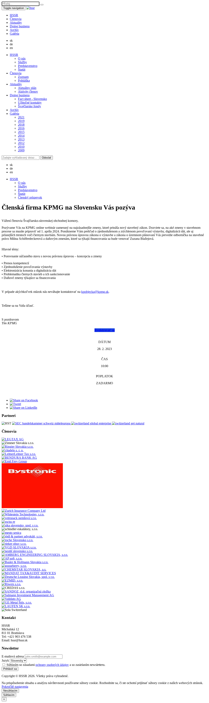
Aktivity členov (28, 91)
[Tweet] (15, 404)
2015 (21, 132)
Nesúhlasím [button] (10, 690)
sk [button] (11, 40)
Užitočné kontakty (30, 102)
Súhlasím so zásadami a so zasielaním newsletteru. (55, 664)
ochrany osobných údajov (52, 664)
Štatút (21, 69)
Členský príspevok (30, 197)
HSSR (14, 15)
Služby (22, 62)
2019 (21, 121)
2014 (21, 135)
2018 (21, 124)
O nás (22, 58)
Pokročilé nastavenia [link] (15, 686)
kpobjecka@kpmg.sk (95, 291)
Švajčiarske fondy (29, 106)
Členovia (15, 19)
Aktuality (16, 22)
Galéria (14, 33)
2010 (21, 146)
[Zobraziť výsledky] (41, 4)
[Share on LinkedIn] (23, 407)
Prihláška (24, 80)
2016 (21, 128)
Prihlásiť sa (10, 668)
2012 (21, 143)
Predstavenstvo (27, 66)
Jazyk (5, 660)
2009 (21, 150)
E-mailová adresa (13, 656)
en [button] (11, 48)
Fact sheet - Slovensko (32, 99)
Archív (14, 30)
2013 (21, 139)
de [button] (11, 44)
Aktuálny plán (27, 88)
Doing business (20, 26)
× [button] (4, 699)
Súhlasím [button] (8, 694)
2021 (21, 117)
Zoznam (23, 77)
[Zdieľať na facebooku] (24, 400)
